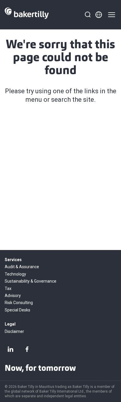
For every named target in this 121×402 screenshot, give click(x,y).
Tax (8, 288)
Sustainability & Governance (30, 281)
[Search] (87, 14)
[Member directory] (98, 14)
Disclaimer (14, 331)
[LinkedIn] (10, 349)
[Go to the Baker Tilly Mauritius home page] (27, 15)
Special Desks (17, 310)
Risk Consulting (19, 302)
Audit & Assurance (22, 266)
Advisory (13, 295)
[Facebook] (27, 349)
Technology (15, 274)
